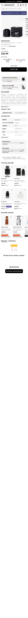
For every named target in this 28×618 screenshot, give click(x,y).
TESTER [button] (9, 206)
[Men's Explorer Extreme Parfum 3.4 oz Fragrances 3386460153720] (25, 167)
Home (3, 157)
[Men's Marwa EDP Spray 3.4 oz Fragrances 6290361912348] (22, 217)
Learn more (9, 81)
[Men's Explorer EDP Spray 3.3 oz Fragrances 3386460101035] (12, 167)
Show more (4, 106)
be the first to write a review (14, 271)
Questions (12, 241)
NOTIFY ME (14, 69)
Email (9, 151)
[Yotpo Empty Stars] (4, 46)
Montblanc (14, 157)
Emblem (19, 157)
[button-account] (21, 5)
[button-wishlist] (23, 5)
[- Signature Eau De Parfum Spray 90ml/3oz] (25, 190)
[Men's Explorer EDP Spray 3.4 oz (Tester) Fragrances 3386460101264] (12, 190)
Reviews (4, 241)
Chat (12, 151)
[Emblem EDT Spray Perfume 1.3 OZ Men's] (24, 18)
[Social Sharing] (20, 18)
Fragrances (8, 157)
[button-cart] (26, 5)
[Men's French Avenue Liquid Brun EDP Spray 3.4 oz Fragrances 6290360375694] (11, 217)
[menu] (2, 5)
